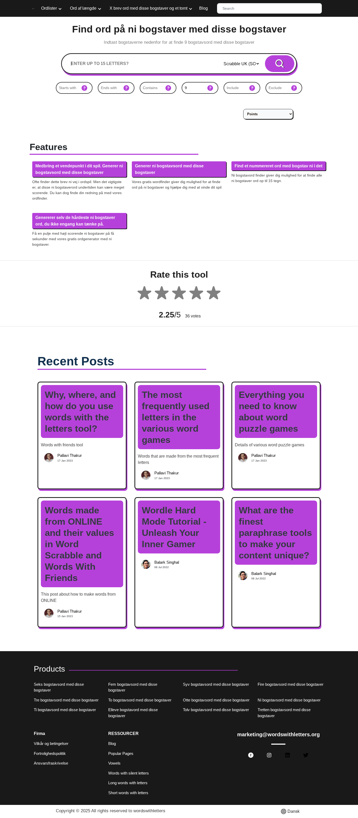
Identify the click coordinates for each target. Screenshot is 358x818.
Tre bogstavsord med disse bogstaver (66, 700)
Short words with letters (128, 792)
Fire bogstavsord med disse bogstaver (290, 684)
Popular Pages (120, 753)
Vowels (114, 763)
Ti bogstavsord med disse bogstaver (65, 709)
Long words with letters (128, 783)
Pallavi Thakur (69, 455)
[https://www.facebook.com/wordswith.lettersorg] (250, 755)
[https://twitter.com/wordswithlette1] (305, 755)
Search (279, 63)
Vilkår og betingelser (51, 743)
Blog (203, 8)
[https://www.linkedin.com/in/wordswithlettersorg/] (287, 755)
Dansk (294, 811)
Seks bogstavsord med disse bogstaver (59, 687)
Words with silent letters (128, 773)
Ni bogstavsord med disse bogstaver (289, 700)
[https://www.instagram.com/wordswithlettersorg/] (269, 755)
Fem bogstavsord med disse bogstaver (132, 687)
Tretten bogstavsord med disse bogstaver (284, 712)
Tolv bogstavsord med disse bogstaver (216, 709)
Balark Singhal (166, 562)
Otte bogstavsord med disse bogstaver (216, 700)
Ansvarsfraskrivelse (51, 763)
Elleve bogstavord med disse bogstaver (133, 712)
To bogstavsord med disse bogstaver (139, 700)
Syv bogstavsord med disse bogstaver (216, 684)
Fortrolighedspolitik (50, 753)
